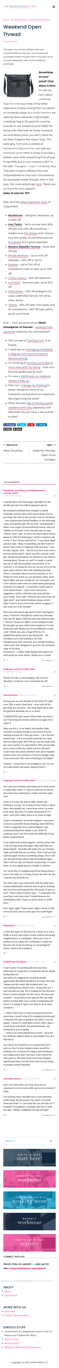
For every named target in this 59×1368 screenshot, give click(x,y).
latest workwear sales (34, 202)
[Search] (51, 1141)
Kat (7, 20)
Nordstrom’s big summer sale (21, 148)
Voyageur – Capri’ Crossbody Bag (35, 166)
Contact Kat (10, 1295)
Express (13, 264)
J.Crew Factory (17, 277)
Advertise (9, 1311)
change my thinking (33, 385)
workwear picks (13, 152)
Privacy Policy (11, 1343)
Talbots (12, 304)
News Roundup (13, 448)
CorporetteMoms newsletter (26, 1268)
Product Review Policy (16, 1315)
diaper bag (37, 139)
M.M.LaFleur (15, 291)
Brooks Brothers (18, 255)
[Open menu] (53, 7)
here (38, 184)
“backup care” (35, 340)
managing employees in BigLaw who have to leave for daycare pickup (30, 354)
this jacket (14, 242)
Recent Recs (10, 42)
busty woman (41, 112)
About (7, 1291)
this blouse (30, 233)
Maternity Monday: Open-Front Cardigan (44, 452)
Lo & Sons (14, 282)
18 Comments (43, 20)
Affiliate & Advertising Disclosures (22, 1347)
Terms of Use (11, 1339)
